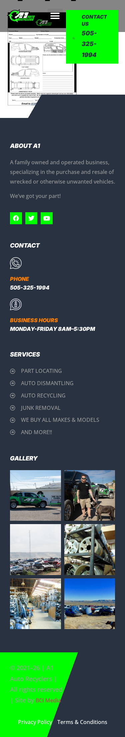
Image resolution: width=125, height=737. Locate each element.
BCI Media (48, 700)
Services (25, 354)
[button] (55, 16)
